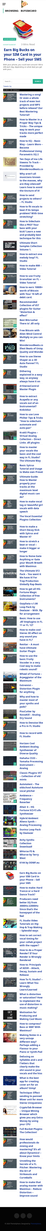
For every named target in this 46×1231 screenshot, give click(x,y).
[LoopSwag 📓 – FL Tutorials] (24, 4)
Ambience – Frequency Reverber (26, 799)
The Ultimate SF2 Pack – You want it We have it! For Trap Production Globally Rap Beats (31, 577)
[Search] (42, 4)
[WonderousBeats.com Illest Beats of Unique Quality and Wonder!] (10, 348)
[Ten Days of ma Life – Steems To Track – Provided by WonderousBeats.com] (10, 161)
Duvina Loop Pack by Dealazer (30, 831)
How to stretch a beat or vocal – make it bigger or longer (30, 546)
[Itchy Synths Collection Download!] (10, 842)
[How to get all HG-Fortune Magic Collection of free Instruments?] (10, 591)
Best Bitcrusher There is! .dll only (29, 321)
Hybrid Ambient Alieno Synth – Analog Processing (30, 822)
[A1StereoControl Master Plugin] (10, 388)
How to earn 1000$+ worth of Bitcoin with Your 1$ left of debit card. (31, 292)
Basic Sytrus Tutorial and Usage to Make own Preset (31, 469)
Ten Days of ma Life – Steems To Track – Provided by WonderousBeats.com (33, 164)
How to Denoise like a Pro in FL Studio (31, 724)
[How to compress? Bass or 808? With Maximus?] (10, 1026)
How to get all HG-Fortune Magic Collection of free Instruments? (30, 594)
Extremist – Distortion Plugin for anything (30, 688)
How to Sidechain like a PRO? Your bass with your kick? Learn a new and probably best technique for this (30, 230)
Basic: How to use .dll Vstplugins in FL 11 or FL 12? (31, 622)
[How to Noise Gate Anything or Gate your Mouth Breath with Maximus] (10, 558)
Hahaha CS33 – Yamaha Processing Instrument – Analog (31, 763)
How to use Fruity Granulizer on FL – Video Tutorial (30, 279)
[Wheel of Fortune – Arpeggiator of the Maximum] (10, 676)
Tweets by (7, 86)
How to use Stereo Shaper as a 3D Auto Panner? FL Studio (30, 361)
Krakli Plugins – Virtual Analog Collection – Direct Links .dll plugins (30, 437)
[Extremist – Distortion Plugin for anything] (10, 688)
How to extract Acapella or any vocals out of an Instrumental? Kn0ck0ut (29, 403)
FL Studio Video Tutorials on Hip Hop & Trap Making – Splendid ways (31, 925)
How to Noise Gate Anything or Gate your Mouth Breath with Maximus (31, 561)
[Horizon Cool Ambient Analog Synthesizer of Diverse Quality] (10, 746)
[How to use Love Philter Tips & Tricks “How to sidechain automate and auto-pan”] (10, 417)
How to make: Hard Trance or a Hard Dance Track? (31, 891)
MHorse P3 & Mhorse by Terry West (29, 855)
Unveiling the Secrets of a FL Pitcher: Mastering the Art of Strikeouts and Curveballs (30, 1169)
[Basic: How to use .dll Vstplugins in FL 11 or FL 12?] (10, 621)
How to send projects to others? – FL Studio (31, 199)
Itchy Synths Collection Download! (27, 843)
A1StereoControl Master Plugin (29, 387)
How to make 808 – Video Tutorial (31, 267)
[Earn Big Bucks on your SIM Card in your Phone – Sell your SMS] (23, 29)
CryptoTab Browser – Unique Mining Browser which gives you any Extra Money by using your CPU (31, 1116)
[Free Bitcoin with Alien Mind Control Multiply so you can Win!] (10, 333)
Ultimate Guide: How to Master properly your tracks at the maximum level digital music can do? (30, 487)
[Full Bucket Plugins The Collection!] (10, 1131)
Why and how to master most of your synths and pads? (29, 701)
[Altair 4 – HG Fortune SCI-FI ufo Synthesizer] (10, 809)
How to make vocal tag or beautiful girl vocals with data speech (31, 506)
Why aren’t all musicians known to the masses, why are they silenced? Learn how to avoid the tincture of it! (31, 182)
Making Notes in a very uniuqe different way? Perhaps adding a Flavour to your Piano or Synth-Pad (31, 1043)
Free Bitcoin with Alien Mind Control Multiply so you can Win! (31, 335)
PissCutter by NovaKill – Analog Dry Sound (30, 715)
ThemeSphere (36, 1224)
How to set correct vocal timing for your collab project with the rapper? (31, 940)
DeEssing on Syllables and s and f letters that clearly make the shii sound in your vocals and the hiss (31, 1065)
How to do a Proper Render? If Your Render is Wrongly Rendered (31, 955)
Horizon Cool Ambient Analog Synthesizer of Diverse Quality (29, 748)
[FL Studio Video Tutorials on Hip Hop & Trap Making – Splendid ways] (10, 923)
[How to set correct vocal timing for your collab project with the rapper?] (10, 938)
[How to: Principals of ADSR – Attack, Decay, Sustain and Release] (10, 967)
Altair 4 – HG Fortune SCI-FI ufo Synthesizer (30, 810)
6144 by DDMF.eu (29, 862)
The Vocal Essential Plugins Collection (31, 518)
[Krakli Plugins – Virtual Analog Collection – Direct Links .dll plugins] (10, 435)
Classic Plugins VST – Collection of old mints (31, 776)
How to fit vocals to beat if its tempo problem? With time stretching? (31, 211)
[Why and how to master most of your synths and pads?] (10, 699)
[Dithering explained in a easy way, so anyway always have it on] (10, 374)
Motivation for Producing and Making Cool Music (31, 1016)
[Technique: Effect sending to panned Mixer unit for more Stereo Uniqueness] (10, 1095)
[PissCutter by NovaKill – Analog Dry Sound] (10, 714)
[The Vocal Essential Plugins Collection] (10, 519)
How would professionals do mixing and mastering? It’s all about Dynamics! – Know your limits (30, 1148)
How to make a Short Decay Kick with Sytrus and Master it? (29, 531)
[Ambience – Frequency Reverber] (10, 798)
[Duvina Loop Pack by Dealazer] (10, 832)
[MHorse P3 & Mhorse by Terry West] (10, 854)
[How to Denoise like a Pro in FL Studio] (10, 725)
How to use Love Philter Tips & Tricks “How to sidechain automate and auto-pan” (31, 421)
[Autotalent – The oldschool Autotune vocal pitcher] (10, 787)
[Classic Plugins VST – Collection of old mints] (10, 775)
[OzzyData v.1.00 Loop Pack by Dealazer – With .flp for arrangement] (10, 606)
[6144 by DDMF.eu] (10, 865)
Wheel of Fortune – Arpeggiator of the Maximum (31, 677)
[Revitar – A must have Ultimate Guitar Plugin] (10, 647)
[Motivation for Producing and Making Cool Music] (10, 1015)
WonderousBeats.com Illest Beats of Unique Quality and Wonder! (33, 348)
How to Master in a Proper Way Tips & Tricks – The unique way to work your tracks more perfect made (31, 128)
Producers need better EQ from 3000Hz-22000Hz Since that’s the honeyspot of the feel (30, 907)
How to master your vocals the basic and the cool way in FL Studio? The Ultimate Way (30, 453)
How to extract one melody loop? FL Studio (31, 257)
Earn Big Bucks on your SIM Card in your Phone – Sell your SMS (22, 54)
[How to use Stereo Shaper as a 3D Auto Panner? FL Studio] (10, 359)
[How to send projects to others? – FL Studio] (10, 198)
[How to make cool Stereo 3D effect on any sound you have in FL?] (10, 632)
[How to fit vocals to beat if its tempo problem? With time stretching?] (10, 209)
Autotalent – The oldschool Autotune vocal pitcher (31, 787)
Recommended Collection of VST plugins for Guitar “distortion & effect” (30, 308)
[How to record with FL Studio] (10, 735)
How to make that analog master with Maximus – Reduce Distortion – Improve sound (31, 1188)
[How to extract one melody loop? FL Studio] (10, 257)
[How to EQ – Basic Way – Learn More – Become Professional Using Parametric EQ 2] (10, 143)
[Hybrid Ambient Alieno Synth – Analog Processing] (10, 821)
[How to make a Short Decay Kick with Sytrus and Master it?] (10, 529)
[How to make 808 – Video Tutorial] (10, 268)
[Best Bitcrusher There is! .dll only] (10, 322)
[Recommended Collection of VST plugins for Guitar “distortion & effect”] (10, 304)
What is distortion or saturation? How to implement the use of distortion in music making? (31, 1000)
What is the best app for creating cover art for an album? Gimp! (29, 1083)
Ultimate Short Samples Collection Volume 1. (31, 246)
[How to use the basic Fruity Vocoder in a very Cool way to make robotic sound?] (10, 658)
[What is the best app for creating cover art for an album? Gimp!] (10, 1080)
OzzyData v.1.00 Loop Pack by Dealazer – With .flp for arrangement (31, 608)
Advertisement (9, 39)
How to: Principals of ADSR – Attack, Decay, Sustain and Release (31, 969)
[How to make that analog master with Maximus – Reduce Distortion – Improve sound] (10, 1185)
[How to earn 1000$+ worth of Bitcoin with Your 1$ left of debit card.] (10, 290)
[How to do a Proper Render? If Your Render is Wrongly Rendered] (10, 952)
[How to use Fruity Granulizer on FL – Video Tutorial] (10, 278)
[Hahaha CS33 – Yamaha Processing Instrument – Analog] (10, 761)
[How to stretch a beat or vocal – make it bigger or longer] (10, 544)
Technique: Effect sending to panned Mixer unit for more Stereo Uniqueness (31, 1097)
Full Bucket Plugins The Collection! (31, 1130)
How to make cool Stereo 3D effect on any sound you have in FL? (31, 634)
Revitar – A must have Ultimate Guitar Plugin (29, 648)
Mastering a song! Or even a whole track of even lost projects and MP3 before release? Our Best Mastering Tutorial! (31, 104)
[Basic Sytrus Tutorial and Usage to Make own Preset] (10, 468)
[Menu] (4, 4)
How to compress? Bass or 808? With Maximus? (30, 1027)
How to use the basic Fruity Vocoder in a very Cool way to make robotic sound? (30, 662)
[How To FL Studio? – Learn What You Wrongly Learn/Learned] (10, 982)
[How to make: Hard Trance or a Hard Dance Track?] (10, 890)
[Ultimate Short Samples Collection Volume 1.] (10, 245)
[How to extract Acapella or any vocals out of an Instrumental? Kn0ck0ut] (10, 399)
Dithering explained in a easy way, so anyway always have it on (31, 376)
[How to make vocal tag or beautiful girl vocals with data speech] (10, 504)
